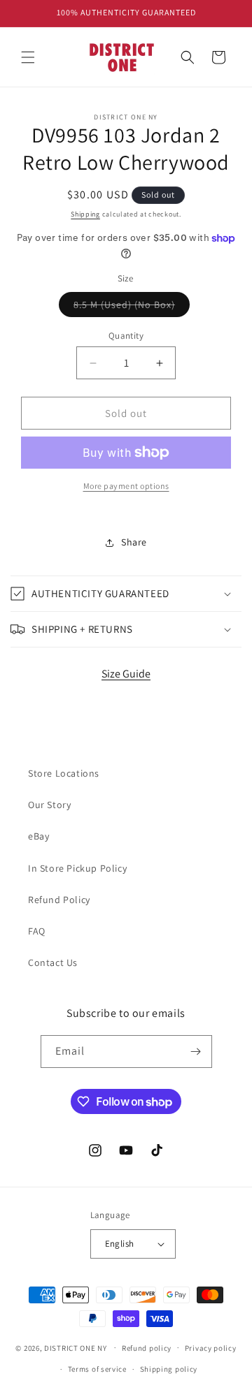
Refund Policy (59, 899)
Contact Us (53, 962)
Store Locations (63, 773)
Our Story (49, 804)
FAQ (37, 931)
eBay (38, 836)
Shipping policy (169, 1369)
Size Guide (126, 673)
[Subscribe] (196, 1051)
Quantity (126, 336)
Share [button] (134, 542)
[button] (28, 57)
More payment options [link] (126, 486)
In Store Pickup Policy (77, 868)
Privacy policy (211, 1348)
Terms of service (97, 1369)
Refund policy (147, 1348)
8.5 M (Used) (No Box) (132, 307)
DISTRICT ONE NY (75, 1347)
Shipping (85, 214)
